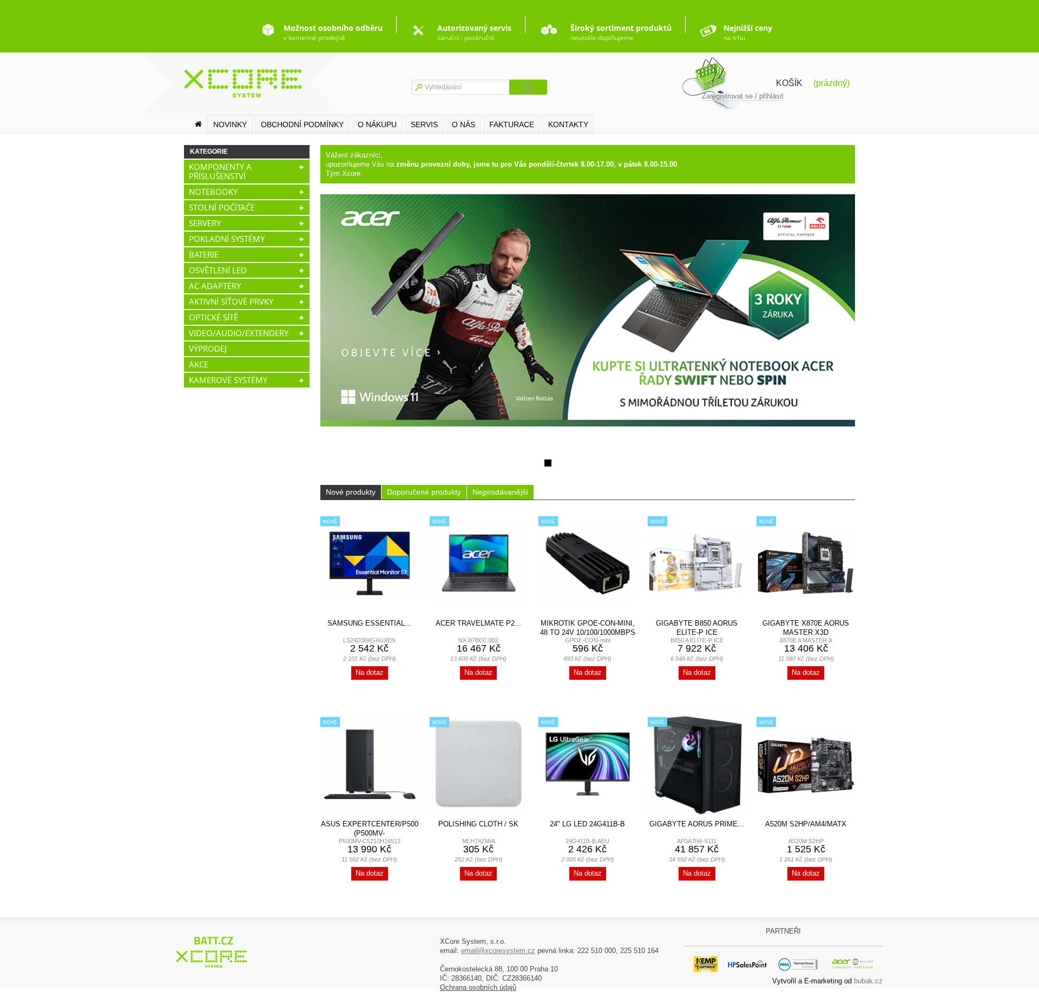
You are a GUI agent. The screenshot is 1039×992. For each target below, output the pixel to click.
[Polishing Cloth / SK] (479, 764)
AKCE (198, 364)
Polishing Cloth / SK (478, 824)
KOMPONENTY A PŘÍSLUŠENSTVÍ (220, 171)
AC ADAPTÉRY (215, 285)
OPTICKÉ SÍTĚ (213, 317)
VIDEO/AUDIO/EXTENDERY (238, 332)
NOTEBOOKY (213, 191)
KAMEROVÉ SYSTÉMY (228, 380)
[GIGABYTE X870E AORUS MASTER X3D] (806, 563)
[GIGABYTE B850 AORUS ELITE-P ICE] (697, 563)
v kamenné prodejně (333, 32)
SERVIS (424, 124)
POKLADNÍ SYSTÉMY (227, 238)
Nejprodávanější (500, 492)
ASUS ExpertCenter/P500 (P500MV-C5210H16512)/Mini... (369, 833)
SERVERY (205, 223)
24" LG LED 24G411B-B (587, 824)
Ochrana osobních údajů (478, 987)
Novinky (230, 124)
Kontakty (568, 124)
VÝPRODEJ (208, 348)
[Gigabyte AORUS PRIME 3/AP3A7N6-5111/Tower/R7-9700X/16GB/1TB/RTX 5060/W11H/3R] (697, 764)
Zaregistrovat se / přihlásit (743, 96)
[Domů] (198, 124)
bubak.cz (868, 981)
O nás (463, 124)
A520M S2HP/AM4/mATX (805, 824)
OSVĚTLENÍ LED (218, 270)
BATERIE (204, 254)
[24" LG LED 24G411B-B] (587, 764)
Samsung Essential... (369, 623)
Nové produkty (351, 492)
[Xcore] (213, 952)
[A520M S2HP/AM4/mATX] (806, 764)
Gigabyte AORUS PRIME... (696, 824)
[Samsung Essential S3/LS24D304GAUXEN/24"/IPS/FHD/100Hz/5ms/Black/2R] (369, 563)
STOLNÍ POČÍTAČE (222, 207)
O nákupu (377, 124)
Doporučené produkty (424, 492)
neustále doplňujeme (621, 32)
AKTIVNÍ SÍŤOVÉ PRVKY (231, 301)
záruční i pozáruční (474, 32)
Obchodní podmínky (302, 124)
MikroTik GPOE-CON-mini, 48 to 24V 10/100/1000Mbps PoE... (587, 632)
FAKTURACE (511, 124)
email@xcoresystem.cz (498, 951)
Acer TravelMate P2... (478, 623)
